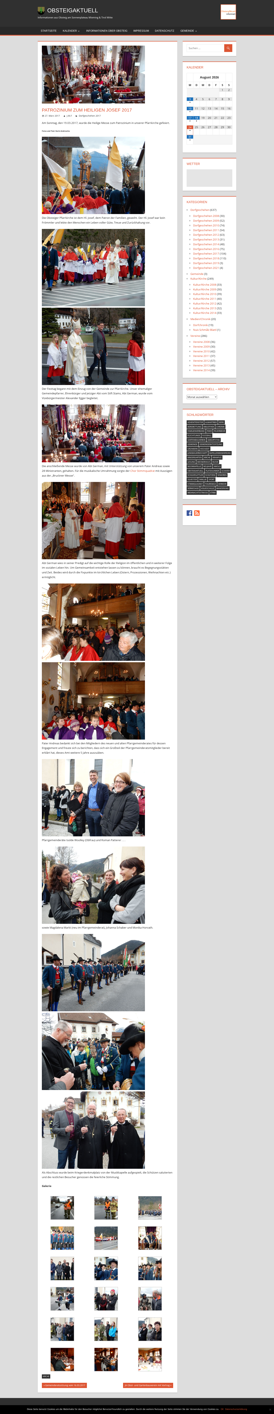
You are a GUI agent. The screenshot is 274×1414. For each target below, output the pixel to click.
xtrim (213, 492)
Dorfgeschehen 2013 (206, 239)
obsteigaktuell (195, 470)
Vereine (195, 336)
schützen (210, 475)
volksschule (207, 488)
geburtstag (214, 440)
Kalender (70, 30)
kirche (46, 1376)
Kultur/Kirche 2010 (204, 294)
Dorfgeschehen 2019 (206, 263)
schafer (225, 470)
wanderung (222, 488)
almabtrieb (211, 422)
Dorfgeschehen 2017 (90, 115)
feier (209, 431)
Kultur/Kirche (198, 278)
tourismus (210, 484)
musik (215, 462)
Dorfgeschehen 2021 (206, 268)
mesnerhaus (203, 462)
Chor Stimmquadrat (142, 471)
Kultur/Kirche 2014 (204, 313)
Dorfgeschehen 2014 (206, 244)
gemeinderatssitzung (211, 444)
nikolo (217, 466)
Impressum (141, 30)
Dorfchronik (200, 325)
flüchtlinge (194, 435)
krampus (217, 457)
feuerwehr (219, 431)
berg (221, 422)
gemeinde (192, 444)
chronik (220, 426)
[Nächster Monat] (229, 77)
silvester (192, 479)
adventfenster (195, 422)
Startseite (49, 30)
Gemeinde (187, 30)
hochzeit (204, 448)
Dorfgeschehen (199, 210)
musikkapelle (194, 466)
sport (212, 479)
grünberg (193, 448)
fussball (206, 435)
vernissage (193, 488)
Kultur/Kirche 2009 (204, 289)
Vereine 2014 (201, 370)
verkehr (222, 484)
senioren (222, 475)
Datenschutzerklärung (236, 1409)
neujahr (207, 466)
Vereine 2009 (201, 346)
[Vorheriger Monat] (190, 77)
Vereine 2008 (201, 342)
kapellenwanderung (220, 453)
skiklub (202, 479)
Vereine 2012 (201, 360)
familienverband (196, 431)
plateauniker (212, 470)
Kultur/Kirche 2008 (204, 284)
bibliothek (208, 426)
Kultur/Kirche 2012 (204, 303)
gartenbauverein (196, 440)
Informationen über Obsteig (106, 30)
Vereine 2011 (201, 356)
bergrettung (194, 426)
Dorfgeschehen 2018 (206, 258)
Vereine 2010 (201, 351)
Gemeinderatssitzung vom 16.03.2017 (65, 1386)
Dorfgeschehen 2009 (206, 220)
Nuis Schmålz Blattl (204, 330)
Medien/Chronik (200, 319)
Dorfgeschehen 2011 (206, 230)
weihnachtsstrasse (198, 492)
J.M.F (69, 115)
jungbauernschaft (197, 453)
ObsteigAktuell (72, 10)
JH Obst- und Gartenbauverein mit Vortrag (147, 1386)
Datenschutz (164, 30)
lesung (191, 462)
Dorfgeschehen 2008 (206, 216)
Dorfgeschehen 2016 (206, 249)
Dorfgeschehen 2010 (206, 225)
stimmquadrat (195, 484)
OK (222, 1409)
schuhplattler (195, 475)
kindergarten (195, 457)
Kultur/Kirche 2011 (204, 299)
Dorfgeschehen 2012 (206, 235)
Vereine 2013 (201, 365)
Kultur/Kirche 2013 (204, 308)
